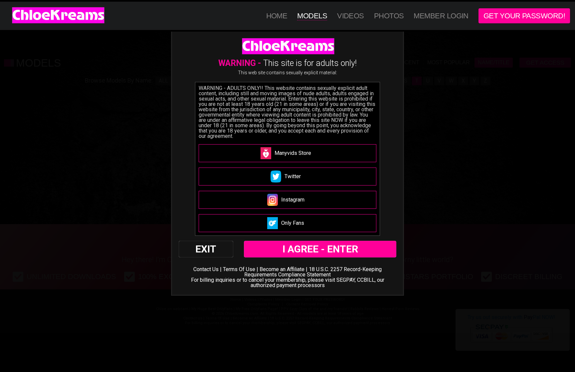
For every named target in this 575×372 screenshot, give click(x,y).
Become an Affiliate (282, 269)
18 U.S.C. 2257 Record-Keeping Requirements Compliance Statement (313, 272)
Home (277, 16)
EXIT (205, 249)
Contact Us (206, 269)
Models (312, 16)
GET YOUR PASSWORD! (524, 16)
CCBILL (366, 280)
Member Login (441, 16)
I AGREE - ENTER (320, 249)
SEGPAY (345, 280)
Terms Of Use (239, 269)
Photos (389, 16)
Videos (350, 16)
